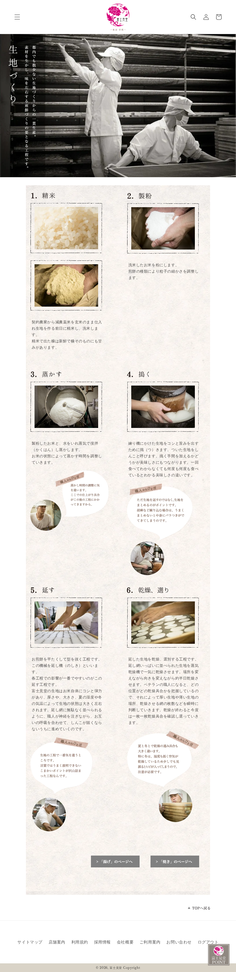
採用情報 (102, 942)
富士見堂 (116, 968)
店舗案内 (57, 942)
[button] (17, 17)
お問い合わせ (179, 942)
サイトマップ (30, 942)
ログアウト (208, 942)
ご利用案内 (150, 942)
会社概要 (125, 942)
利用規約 (79, 942)
